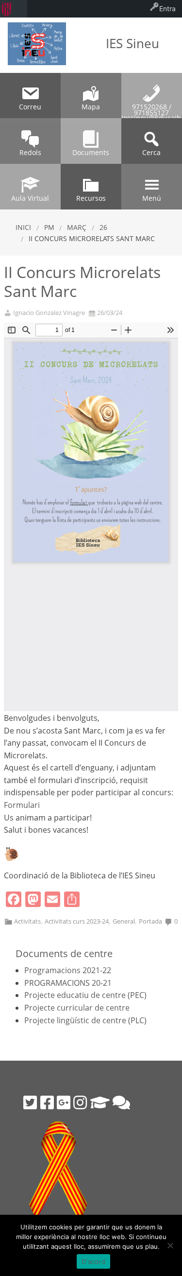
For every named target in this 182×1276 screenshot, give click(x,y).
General (124, 921)
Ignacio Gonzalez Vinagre (49, 313)
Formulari (22, 805)
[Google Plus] (63, 1102)
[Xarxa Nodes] (121, 1102)
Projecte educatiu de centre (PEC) (85, 995)
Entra (167, 8)
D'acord (93, 1261)
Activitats (27, 921)
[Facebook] (47, 1102)
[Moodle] (100, 1102)
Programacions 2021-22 (67, 970)
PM (49, 227)
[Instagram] (80, 1102)
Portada (150, 921)
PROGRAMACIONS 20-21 (68, 983)
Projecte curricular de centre (77, 1007)
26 (103, 227)
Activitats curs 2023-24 (77, 921)
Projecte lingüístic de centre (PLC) (85, 1020)
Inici (23, 227)
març (76, 227)
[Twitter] (30, 1102)
